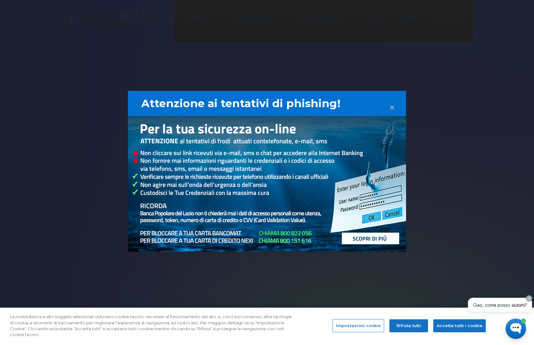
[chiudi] (392, 102)
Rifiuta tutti (408, 325)
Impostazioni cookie (358, 325)
